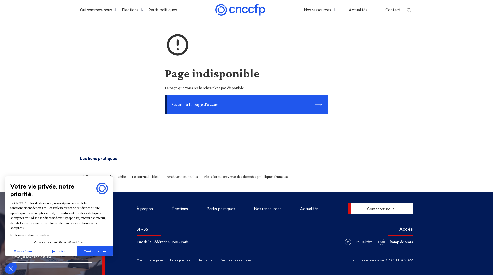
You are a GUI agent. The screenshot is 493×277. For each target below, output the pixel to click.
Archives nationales (182, 176)
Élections (130, 9)
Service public (114, 176)
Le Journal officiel (146, 176)
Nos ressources (317, 9)
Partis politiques (162, 9)
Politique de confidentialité (191, 260)
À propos (145, 208)
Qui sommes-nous (96, 9)
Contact (393, 9)
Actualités (358, 9)
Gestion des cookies (235, 260)
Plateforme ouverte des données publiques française (246, 176)
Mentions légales (150, 260)
